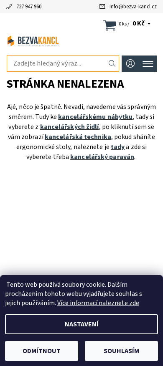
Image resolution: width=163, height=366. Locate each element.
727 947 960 (28, 6)
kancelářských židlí (69, 126)
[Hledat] (112, 63)
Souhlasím (121, 351)
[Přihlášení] (130, 64)
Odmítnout (42, 351)
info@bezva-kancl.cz (133, 6)
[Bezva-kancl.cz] (81, 41)
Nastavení (82, 324)
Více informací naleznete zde (98, 303)
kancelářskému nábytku (95, 116)
